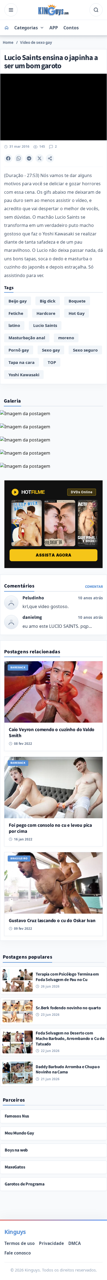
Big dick (47, 301)
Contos (71, 28)
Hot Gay (77, 313)
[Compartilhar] (50, 158)
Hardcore (45, 313)
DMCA (74, 1243)
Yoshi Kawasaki (24, 374)
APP (53, 28)
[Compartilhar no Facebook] (8, 158)
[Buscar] (96, 9)
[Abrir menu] (11, 9)
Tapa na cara (22, 362)
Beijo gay (18, 301)
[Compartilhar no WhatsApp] (19, 158)
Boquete (77, 301)
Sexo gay (51, 350)
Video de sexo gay (36, 42)
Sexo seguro (85, 350)
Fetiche (16, 313)
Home (8, 42)
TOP (52, 362)
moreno (66, 337)
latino (14, 325)
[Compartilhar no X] (39, 158)
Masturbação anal (27, 337)
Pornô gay (19, 350)
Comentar (94, 586)
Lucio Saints (45, 325)
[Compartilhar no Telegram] (29, 158)
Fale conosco (17, 1253)
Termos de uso (19, 1243)
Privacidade (51, 1243)
